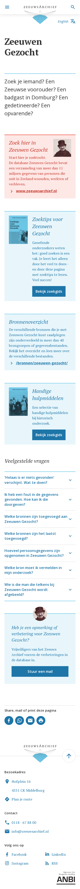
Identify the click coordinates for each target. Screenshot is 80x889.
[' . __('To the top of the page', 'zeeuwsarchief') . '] (69, 756)
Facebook (19, 854)
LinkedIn (59, 854)
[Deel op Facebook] (8, 720)
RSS (55, 863)
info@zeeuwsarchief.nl (30, 831)
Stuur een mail (40, 671)
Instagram (20, 863)
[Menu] (7, 7)
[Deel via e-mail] (30, 720)
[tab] (40, 480)
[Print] (40, 720)
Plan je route (22, 799)
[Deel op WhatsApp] (19, 720)
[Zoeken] (72, 7)
